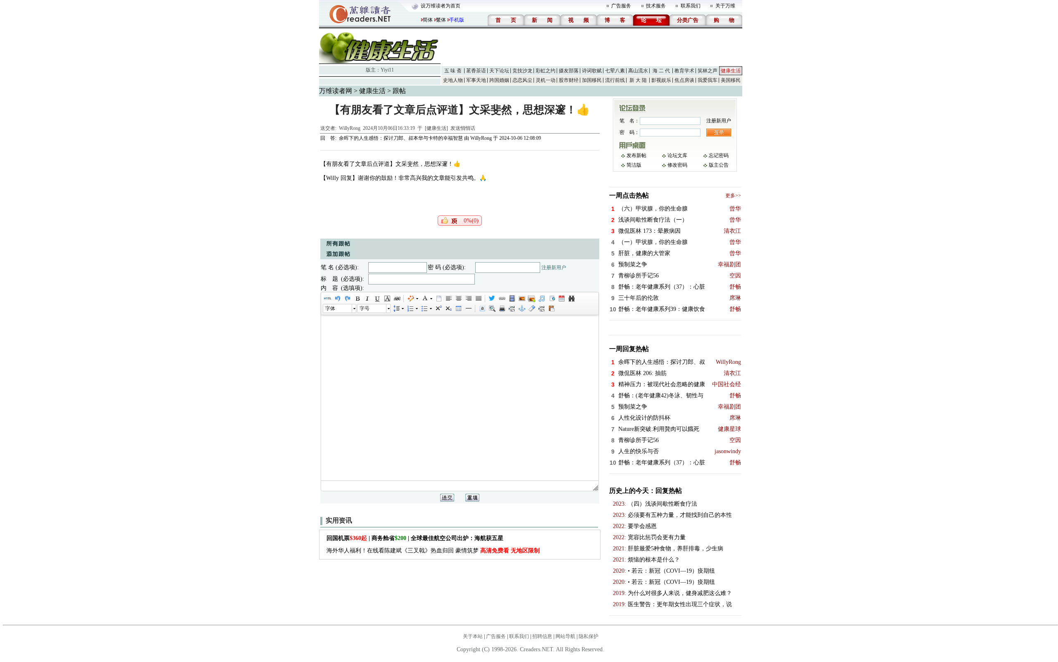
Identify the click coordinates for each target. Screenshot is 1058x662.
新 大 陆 (638, 80)
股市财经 (569, 80)
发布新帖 (636, 155)
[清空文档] (438, 298)
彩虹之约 (545, 71)
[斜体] (367, 298)
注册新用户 (553, 267)
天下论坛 (499, 71)
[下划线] (377, 298)
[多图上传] (531, 298)
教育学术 (684, 71)
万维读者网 (335, 90)
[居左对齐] (448, 298)
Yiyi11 (387, 70)
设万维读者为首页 (440, 6)
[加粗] (357, 298)
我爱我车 (707, 80)
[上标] (438, 308)
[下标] (448, 308)
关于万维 (725, 6)
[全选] (482, 308)
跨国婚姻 (499, 80)
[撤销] (337, 298)
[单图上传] (521, 298)
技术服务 (656, 6)
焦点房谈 (684, 80)
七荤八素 (615, 71)
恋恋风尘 (522, 80)
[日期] (561, 298)
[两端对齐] (478, 298)
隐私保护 (588, 636)
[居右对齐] (468, 298)
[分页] (512, 308)
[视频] (512, 298)
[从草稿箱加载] (551, 308)
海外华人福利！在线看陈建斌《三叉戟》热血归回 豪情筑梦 (433, 550)
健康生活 (731, 71)
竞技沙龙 (522, 71)
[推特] (492, 298)
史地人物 (453, 80)
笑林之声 (707, 71)
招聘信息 (542, 636)
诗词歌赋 (592, 71)
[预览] (492, 308)
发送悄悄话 (462, 128)
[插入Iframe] (551, 298)
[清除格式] (531, 308)
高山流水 (638, 71)
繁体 (441, 20)
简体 (428, 20)
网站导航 (565, 636)
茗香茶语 (476, 71)
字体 (330, 308)
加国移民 (592, 80)
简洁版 (634, 165)
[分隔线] (468, 308)
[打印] (502, 308)
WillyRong (349, 128)
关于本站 (473, 636)
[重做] (347, 298)
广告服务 (621, 6)
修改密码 (677, 165)
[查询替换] (571, 298)
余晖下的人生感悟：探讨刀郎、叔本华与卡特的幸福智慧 (401, 138)
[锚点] (521, 308)
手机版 (456, 20)
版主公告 (719, 165)
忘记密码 (719, 155)
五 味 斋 (453, 71)
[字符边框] (387, 298)
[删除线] (397, 298)
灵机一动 (545, 80)
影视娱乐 (661, 80)
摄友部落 (569, 71)
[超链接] (502, 298)
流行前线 (615, 80)
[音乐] (541, 298)
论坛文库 (677, 155)
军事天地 (476, 80)
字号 (364, 308)
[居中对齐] (458, 298)
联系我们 (691, 6)
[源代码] (327, 298)
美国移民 (731, 80)
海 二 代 (661, 71)
